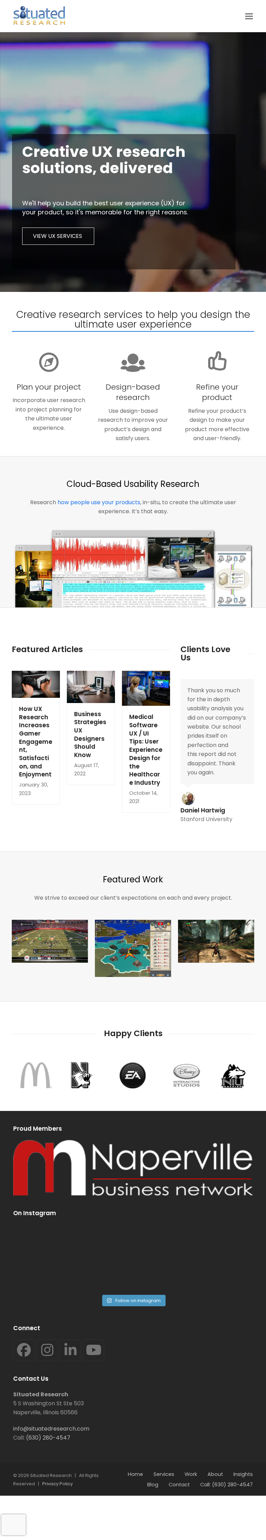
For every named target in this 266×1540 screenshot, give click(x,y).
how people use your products (98, 502)
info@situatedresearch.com (51, 1429)
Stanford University (206, 819)
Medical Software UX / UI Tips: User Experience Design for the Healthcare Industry (145, 750)
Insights (243, 1474)
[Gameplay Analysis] (50, 941)
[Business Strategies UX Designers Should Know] (91, 687)
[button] (249, 16)
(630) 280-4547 (48, 1438)
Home (135, 1474)
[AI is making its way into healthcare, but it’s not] (194, 1257)
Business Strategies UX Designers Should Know (90, 734)
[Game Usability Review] (216, 941)
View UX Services (58, 236)
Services (163, 1474)
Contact (179, 1484)
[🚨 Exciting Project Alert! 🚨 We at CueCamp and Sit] (72, 1257)
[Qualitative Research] (133, 948)
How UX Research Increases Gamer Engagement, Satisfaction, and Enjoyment (35, 742)
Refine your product (217, 392)
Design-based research (133, 392)
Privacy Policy (57, 1483)
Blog (152, 1484)
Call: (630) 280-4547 (226, 1484)
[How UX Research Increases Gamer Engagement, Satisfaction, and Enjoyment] (36, 684)
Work (191, 1474)
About (215, 1474)
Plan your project (49, 387)
